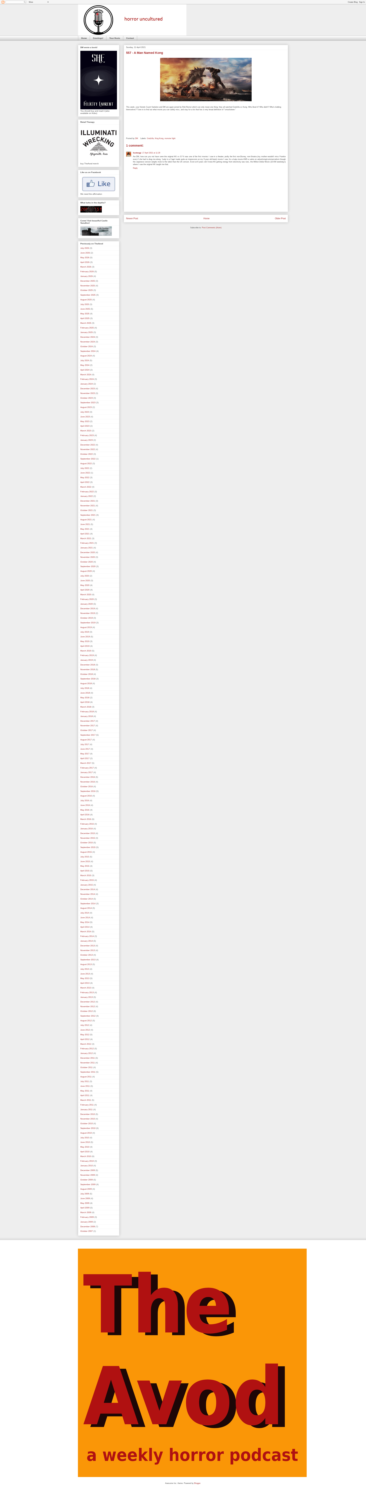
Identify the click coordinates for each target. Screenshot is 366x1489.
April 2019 (84, 646)
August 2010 (86, 1133)
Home (84, 38)
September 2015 (88, 847)
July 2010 (84, 1137)
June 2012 (85, 1030)
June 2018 (85, 693)
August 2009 (86, 1189)
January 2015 (86, 885)
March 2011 (85, 1100)
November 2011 (87, 1063)
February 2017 (87, 768)
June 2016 (85, 805)
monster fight (170, 138)
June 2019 (85, 636)
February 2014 (87, 936)
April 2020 (84, 590)
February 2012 (87, 1048)
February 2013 (87, 992)
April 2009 (84, 1208)
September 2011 (87, 1072)
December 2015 (87, 833)
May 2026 (84, 257)
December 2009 (87, 1170)
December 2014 (87, 889)
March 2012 (85, 1044)
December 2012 (87, 1002)
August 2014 (86, 908)
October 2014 (86, 899)
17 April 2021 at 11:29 (151, 153)
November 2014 (87, 894)
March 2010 (85, 1156)
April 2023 (84, 426)
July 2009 (84, 1194)
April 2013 (84, 983)
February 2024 (87, 379)
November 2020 (87, 557)
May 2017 (84, 753)
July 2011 (84, 1081)
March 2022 (85, 487)
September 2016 (88, 791)
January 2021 (86, 548)
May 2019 (84, 641)
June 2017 (85, 749)
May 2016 (84, 810)
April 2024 (84, 370)
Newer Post (132, 218)
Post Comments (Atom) (211, 228)
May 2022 (84, 477)
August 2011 (86, 1076)
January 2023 (86, 440)
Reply (135, 168)
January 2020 (86, 604)
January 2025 (86, 332)
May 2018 (84, 697)
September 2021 (88, 515)
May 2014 (84, 922)
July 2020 (84, 576)
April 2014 (84, 927)
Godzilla (150, 138)
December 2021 (87, 501)
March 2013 (85, 988)
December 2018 (87, 665)
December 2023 (87, 388)
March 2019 (85, 651)
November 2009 (87, 1175)
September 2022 (88, 459)
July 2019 (84, 632)
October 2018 (86, 674)
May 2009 (84, 1203)
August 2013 (86, 964)
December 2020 (87, 552)
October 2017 (86, 730)
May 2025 (84, 313)
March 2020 (85, 594)
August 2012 (86, 1020)
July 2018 (84, 688)
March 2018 (85, 707)
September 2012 (88, 1016)
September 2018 (88, 679)
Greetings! (98, 38)
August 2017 (86, 740)
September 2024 (88, 351)
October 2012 (86, 1011)
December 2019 (87, 608)
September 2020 (88, 566)
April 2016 (84, 814)
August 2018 (86, 683)
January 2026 (86, 276)
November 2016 (87, 782)
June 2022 (85, 473)
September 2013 (88, 959)
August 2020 (86, 571)
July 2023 (84, 412)
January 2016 (86, 828)
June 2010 (85, 1142)
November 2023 (87, 393)
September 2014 (88, 903)
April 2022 (84, 482)
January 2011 (86, 1109)
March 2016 (85, 819)
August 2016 (86, 796)
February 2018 (87, 711)
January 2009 (86, 1222)
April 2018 (84, 702)
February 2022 (87, 491)
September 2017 (88, 735)
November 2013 (87, 950)
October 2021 (86, 510)
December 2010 (87, 1114)
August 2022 (86, 463)
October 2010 (86, 1123)
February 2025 (87, 328)
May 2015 (84, 866)
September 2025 (88, 295)
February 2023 (87, 435)
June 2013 (85, 974)
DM (137, 138)
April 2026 (84, 262)
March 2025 (85, 323)
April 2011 (84, 1095)
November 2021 (87, 505)
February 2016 (87, 824)
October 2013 (86, 955)
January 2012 (86, 1053)
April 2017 (84, 758)
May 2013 (84, 978)
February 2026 (87, 271)
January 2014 (86, 941)
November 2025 (87, 285)
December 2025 (87, 281)
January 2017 (86, 772)
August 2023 (86, 407)
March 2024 (85, 374)
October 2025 (86, 290)
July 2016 (84, 800)
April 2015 (84, 871)
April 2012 (84, 1039)
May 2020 (84, 585)
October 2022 (86, 454)
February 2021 (87, 543)
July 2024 (84, 360)
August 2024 (86, 356)
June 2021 (85, 524)
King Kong (159, 138)
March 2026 (85, 267)
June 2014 (85, 917)
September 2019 (88, 622)
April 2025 (84, 318)
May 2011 (84, 1091)
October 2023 (86, 398)
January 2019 (86, 660)
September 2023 (88, 402)
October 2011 (86, 1067)
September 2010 (88, 1128)
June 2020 (85, 580)
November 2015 (87, 838)
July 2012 (84, 1025)
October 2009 (86, 1180)
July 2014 (84, 913)
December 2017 (87, 721)
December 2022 (87, 445)
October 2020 (86, 562)
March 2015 (85, 875)
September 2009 (88, 1184)
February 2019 (87, 655)
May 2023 (84, 421)
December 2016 (87, 777)
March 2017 (85, 763)
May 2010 (84, 1147)
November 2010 (87, 1119)
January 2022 (86, 496)
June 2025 (85, 309)
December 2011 (87, 1058)
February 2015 (87, 880)
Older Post (280, 218)
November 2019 (87, 613)
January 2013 (86, 997)
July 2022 (84, 468)
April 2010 (84, 1151)
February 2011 (87, 1105)
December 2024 (87, 337)
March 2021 (85, 538)
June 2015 (85, 861)
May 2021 (84, 529)
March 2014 (85, 931)
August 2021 (86, 519)
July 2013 (84, 969)
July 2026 (84, 248)
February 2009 (87, 1217)
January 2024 (86, 384)
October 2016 (86, 786)
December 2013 (87, 945)
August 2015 (86, 852)
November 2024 (87, 342)
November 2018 (87, 669)
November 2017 (87, 725)
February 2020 (87, 599)
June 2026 (85, 253)
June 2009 (85, 1198)
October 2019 (86, 618)
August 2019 (86, 627)
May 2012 (84, 1034)
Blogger (197, 1483)
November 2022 (87, 449)
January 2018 (86, 716)
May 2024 (84, 365)
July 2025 (84, 304)
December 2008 (87, 1226)
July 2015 (84, 857)
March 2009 (85, 1212)
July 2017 (84, 744)
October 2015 (86, 842)
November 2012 (87, 1006)
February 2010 (87, 1161)
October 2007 (86, 1231)
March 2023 (85, 430)
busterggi (137, 153)
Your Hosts (114, 38)
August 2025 (86, 299)
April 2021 (84, 534)
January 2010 (86, 1165)
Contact (130, 38)
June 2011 (85, 1086)
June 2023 (85, 416)
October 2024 (86, 346)
